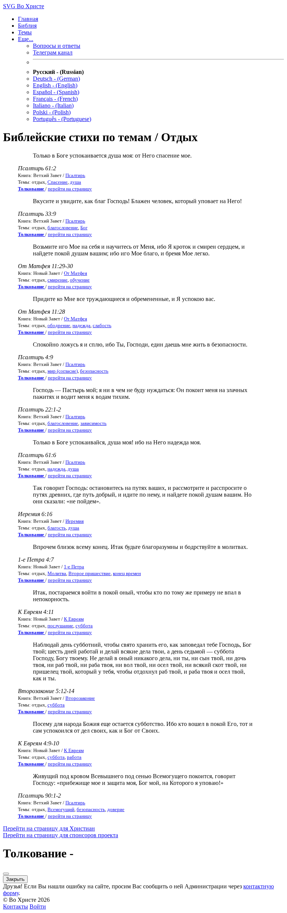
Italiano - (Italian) (53, 105)
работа (74, 757)
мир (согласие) (62, 371)
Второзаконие (80, 698)
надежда (81, 325)
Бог (83, 227)
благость (56, 528)
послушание (60, 625)
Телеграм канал (52, 52)
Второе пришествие (89, 573)
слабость (102, 325)
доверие (115, 809)
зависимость (93, 423)
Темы (25, 32)
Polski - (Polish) (52, 112)
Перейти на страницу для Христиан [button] (49, 828)
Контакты (15, 906)
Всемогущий (60, 809)
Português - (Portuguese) (62, 119)
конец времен (127, 573)
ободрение (58, 325)
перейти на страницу (70, 189)
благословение (62, 227)
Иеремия (74, 521)
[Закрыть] (6, 874)
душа (75, 182)
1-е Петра (74, 566)
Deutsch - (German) (56, 78)
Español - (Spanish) (56, 92)
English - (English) (55, 85)
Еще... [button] (25, 39)
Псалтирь (75, 175)
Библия (27, 25)
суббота (84, 625)
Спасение (57, 182)
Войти (38, 906)
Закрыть (15, 879)
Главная (28, 19)
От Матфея (75, 273)
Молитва (56, 573)
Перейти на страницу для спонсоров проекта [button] (60, 835)
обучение (80, 280)
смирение (57, 280)
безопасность (94, 371)
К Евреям (74, 619)
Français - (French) (55, 99)
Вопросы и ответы (56, 46)
